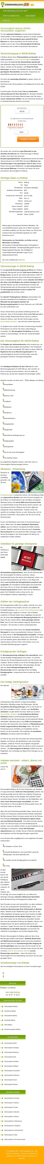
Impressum (25, 1153)
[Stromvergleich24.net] (18, 5)
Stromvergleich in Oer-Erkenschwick (14, 1139)
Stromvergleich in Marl (10, 1135)
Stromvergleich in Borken (11, 1103)
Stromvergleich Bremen (11, 1084)
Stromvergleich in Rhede (11, 1116)
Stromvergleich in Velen (11, 1107)
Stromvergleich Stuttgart (11, 1066)
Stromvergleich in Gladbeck (12, 1125)
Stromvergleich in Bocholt (11, 1112)
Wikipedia (21, 260)
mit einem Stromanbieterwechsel (29, 610)
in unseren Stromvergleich (22, 59)
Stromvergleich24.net (15, 11)
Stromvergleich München (11, 1052)
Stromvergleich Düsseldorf (12, 1070)
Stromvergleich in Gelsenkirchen (13, 1130)
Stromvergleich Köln (10, 1057)
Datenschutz (33, 1153)
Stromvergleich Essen (10, 1080)
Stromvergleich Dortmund (11, 1075)
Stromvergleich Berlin (10, 1043)
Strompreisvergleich (7, 495)
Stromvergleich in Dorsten (11, 1098)
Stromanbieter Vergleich (9, 714)
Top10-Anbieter (11, 16)
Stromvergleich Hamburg (11, 1047)
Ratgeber (30, 16)
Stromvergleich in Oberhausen (13, 1121)
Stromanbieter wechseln (9, 321)
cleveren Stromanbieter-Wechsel (19, 951)
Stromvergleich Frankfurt (11, 1061)
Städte (6, 20)
